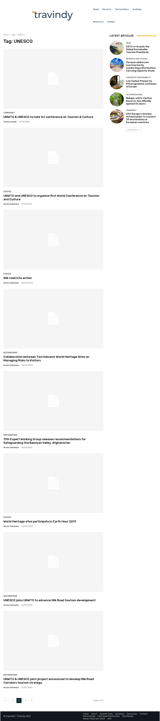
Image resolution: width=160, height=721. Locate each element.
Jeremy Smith (10, 122)
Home (6, 34)
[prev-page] (6, 700)
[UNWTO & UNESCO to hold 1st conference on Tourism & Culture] (53, 79)
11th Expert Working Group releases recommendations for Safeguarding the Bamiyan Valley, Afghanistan (44, 441)
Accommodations (134, 94)
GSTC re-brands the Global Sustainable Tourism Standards (137, 49)
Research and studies (136, 59)
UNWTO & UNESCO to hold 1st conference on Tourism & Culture (48, 117)
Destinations (10, 353)
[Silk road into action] (53, 240)
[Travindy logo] (52, 16)
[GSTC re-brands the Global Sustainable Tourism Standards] (117, 48)
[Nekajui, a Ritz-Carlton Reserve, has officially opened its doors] (117, 99)
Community (9, 113)
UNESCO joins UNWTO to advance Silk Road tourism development (49, 600)
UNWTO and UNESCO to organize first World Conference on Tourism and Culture (51, 197)
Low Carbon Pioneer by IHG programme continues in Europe (141, 84)
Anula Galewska (11, 204)
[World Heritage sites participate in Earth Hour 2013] (53, 483)
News (128, 43)
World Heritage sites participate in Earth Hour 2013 (39, 521)
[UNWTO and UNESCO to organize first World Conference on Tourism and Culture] (53, 157)
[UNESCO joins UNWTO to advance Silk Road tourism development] (53, 562)
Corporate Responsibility (138, 77)
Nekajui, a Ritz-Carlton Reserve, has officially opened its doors (139, 101)
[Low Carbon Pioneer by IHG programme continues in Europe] (117, 82)
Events (7, 191)
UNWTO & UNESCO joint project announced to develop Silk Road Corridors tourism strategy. (48, 680)
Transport (131, 110)
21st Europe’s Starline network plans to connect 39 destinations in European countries (141, 118)
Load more (132, 129)
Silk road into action (17, 278)
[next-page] (32, 700)
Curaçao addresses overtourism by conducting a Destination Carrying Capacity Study (141, 66)
